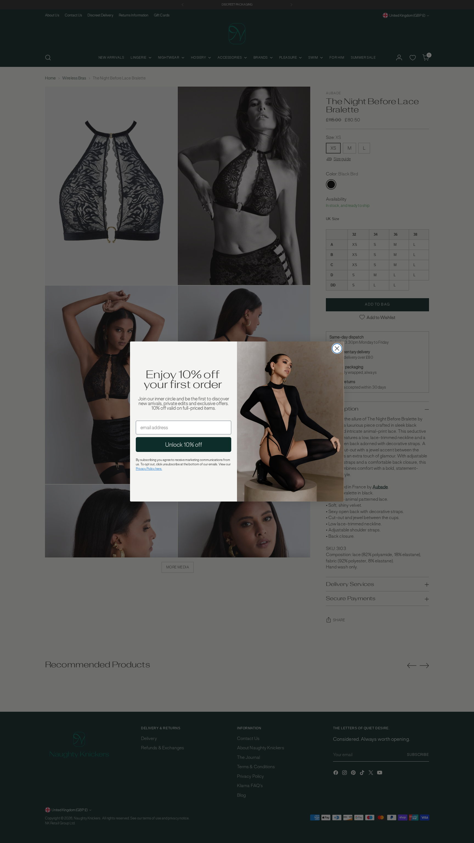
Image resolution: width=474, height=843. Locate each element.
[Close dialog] (337, 348)
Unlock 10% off (183, 444)
